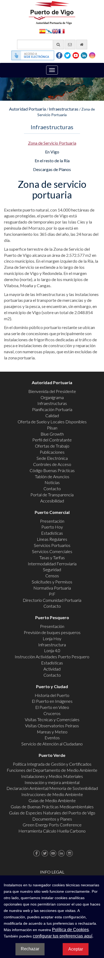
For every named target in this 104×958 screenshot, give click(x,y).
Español (42, 30)
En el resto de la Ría (52, 160)
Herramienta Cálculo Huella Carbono (52, 830)
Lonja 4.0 (52, 650)
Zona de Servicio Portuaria (52, 142)
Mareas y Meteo (52, 731)
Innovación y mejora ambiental (52, 782)
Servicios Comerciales (52, 551)
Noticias (52, 482)
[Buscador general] (58, 44)
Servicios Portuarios (52, 545)
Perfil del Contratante (52, 439)
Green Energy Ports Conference (52, 824)
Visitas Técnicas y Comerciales (52, 719)
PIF (52, 593)
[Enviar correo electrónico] (70, 44)
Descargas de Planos (52, 169)
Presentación (52, 520)
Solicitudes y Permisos (52, 581)
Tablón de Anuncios (52, 476)
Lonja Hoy (52, 638)
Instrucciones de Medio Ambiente (52, 794)
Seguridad (52, 569)
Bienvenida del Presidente (52, 391)
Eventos (52, 737)
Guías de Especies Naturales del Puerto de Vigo (52, 812)
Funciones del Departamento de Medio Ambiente (52, 770)
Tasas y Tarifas (52, 557)
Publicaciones (52, 451)
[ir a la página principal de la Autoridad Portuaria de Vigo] (52, 12)
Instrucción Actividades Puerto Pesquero (52, 656)
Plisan (52, 427)
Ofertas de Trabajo (52, 445)
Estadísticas (52, 532)
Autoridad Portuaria (27, 108)
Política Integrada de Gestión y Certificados (52, 763)
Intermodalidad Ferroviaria (52, 563)
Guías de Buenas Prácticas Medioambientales (52, 806)
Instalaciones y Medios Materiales (52, 776)
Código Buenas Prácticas (52, 470)
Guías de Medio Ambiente (52, 800)
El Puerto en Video (52, 707)
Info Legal (52, 871)
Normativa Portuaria (52, 587)
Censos (52, 575)
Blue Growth (52, 433)
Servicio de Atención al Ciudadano (52, 743)
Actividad (52, 668)
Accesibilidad (52, 500)
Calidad (52, 415)
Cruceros (52, 713)
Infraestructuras (63, 108)
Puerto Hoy (52, 526)
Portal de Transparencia (52, 494)
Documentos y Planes (52, 818)
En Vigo (52, 151)
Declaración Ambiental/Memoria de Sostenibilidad (52, 788)
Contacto (52, 488)
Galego (49, 30)
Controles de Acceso (52, 464)
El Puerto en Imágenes (52, 701)
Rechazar (30, 949)
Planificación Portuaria (52, 409)
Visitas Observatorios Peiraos (52, 725)
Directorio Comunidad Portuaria (52, 600)
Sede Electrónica (52, 458)
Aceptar (75, 949)
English (55, 30)
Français (61, 30)
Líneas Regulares (52, 539)
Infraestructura (52, 644)
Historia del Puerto (52, 695)
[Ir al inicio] (81, 44)
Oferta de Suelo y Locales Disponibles (52, 421)
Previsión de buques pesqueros (52, 632)
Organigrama (52, 397)
